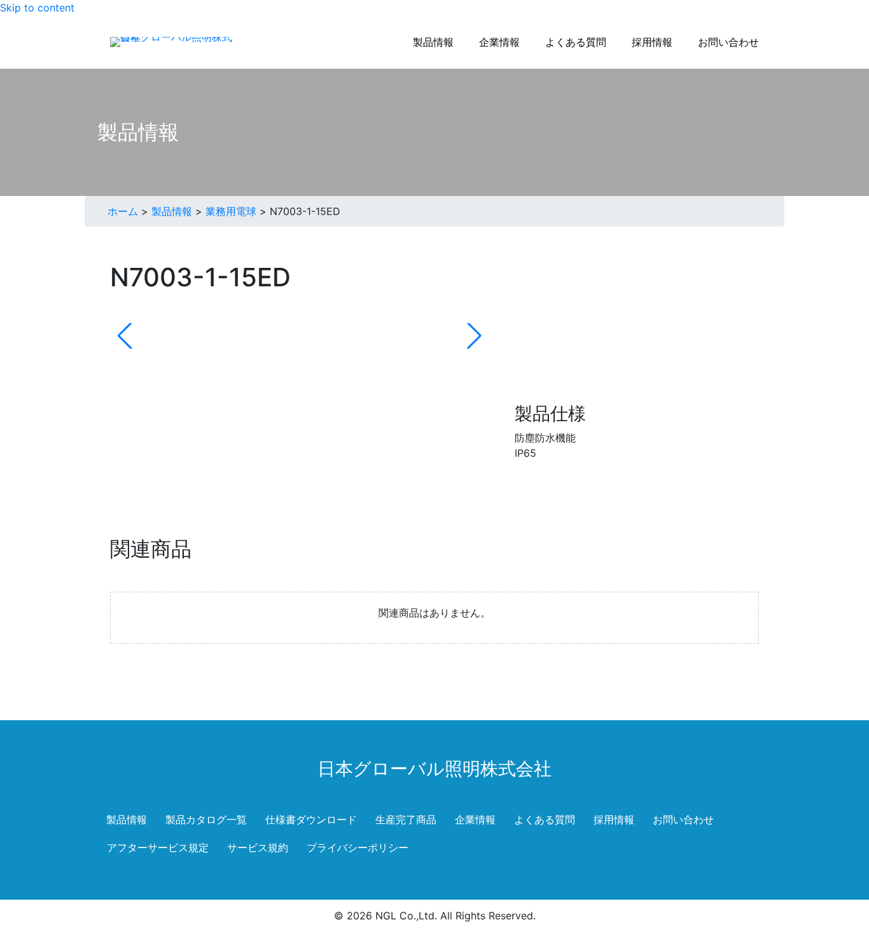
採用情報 (614, 819)
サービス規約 (257, 847)
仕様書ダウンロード (311, 819)
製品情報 (171, 211)
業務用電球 (230, 211)
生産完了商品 (405, 819)
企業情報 (475, 819)
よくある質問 (544, 819)
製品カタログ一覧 (206, 819)
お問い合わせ (683, 819)
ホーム (123, 211)
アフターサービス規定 (158, 847)
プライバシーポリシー (357, 847)
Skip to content (37, 7)
